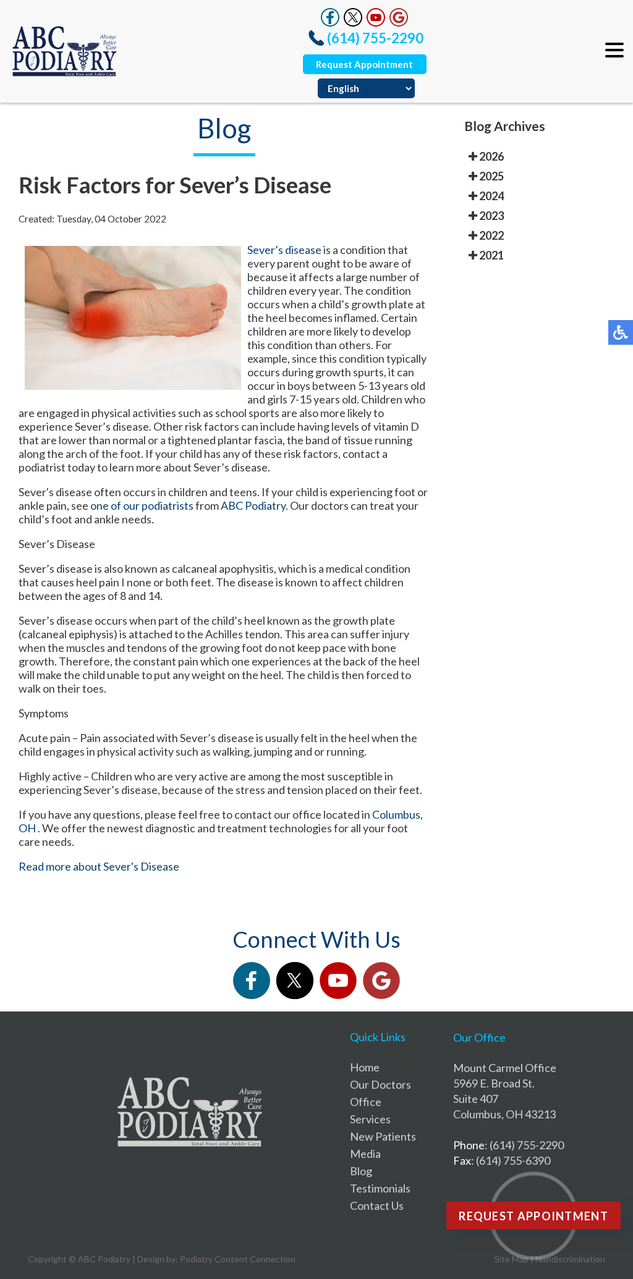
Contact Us (377, 1205)
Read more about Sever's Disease (99, 866)
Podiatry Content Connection (237, 1259)
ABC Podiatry (253, 505)
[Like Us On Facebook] (330, 23)
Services (370, 1119)
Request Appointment (364, 64)
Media (365, 1153)
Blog (361, 1171)
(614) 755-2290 (375, 38)
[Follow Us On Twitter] (353, 23)
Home (365, 1067)
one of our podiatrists (142, 505)
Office (365, 1101)
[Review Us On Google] (399, 23)
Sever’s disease (284, 249)
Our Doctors (380, 1084)
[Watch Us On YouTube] (376, 23)
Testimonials (380, 1188)
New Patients (383, 1136)
